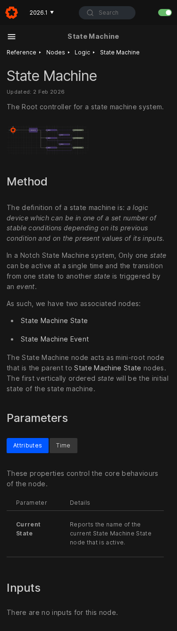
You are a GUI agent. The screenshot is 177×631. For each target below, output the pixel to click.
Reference (21, 52)
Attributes (27, 444)
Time (63, 444)
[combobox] (107, 12)
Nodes (55, 52)
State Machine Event (55, 339)
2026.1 (42, 12)
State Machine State (54, 320)
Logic (82, 52)
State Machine (120, 52)
